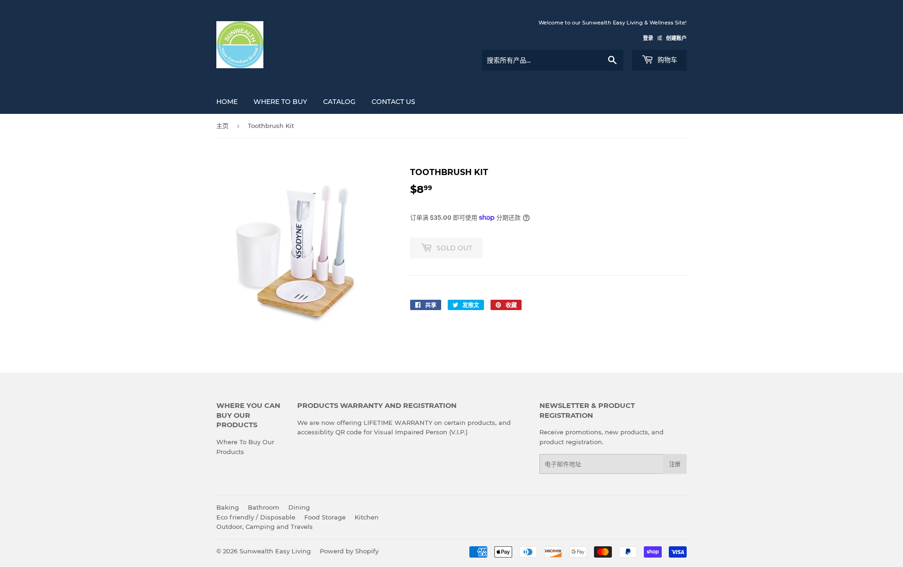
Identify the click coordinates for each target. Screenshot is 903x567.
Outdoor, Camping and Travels (264, 526)
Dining (299, 507)
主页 (222, 125)
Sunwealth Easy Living (275, 551)
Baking (227, 507)
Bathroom (263, 507)
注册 (675, 464)
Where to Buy (280, 101)
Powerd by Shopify (349, 551)
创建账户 (676, 38)
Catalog (339, 101)
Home (227, 101)
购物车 (666, 60)
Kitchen (367, 517)
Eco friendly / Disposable (255, 517)
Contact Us (393, 101)
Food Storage (325, 517)
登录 (648, 38)
